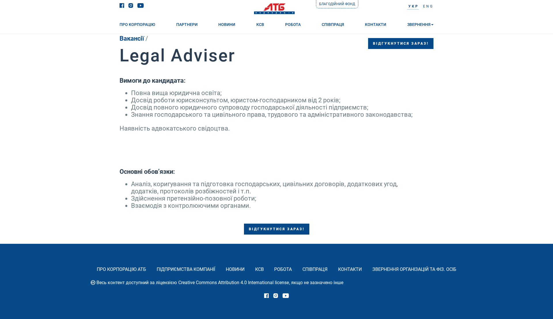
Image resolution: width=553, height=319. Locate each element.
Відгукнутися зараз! (401, 43)
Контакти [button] (375, 24)
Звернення (419, 24)
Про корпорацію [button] (137, 24)
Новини (235, 269)
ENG (428, 6)
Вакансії (132, 38)
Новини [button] (226, 24)
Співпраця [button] (333, 24)
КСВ (259, 269)
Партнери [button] (187, 24)
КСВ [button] (260, 24)
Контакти (350, 269)
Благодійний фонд (337, 4)
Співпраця (314, 269)
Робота (283, 269)
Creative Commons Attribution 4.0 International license (233, 282)
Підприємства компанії (186, 269)
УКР (413, 6)
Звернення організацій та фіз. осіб (414, 269)
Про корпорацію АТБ (121, 269)
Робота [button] (293, 24)
